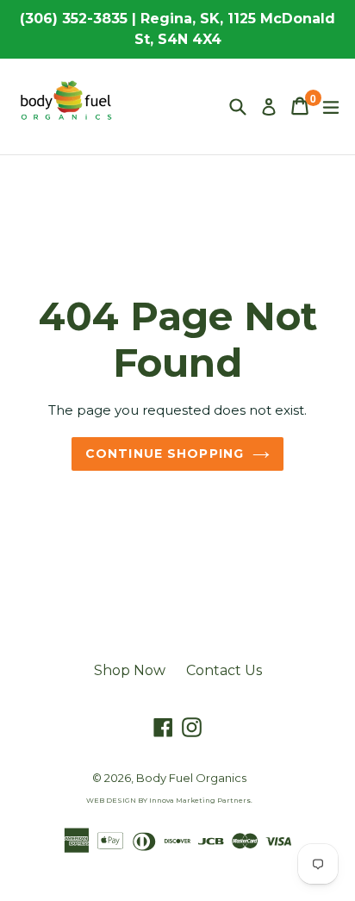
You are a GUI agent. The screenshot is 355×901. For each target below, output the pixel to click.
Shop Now (129, 670)
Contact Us (224, 670)
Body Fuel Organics (191, 778)
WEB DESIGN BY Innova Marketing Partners (168, 800)
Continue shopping (164, 453)
